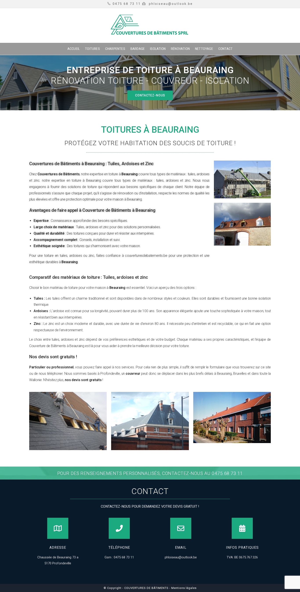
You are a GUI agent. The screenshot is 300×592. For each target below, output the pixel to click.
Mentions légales (183, 588)
